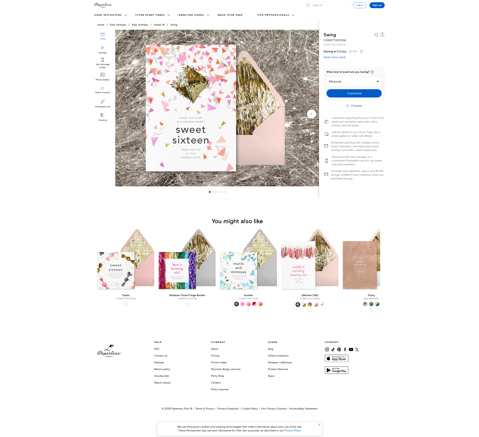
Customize (354, 93)
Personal (335, 81)
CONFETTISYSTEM (335, 40)
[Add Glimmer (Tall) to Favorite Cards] (310, 311)
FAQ (156, 349)
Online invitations (278, 355)
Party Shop (217, 376)
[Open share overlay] (382, 34)
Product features (278, 369)
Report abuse (162, 382)
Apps (271, 376)
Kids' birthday (118, 24)
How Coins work (335, 57)
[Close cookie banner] (319, 424)
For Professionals (273, 15)
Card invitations (108, 15)
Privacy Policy (292, 430)
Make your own (230, 15)
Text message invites (103, 66)
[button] (372, 72)
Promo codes (219, 362)
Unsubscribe (161, 376)
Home (100, 24)
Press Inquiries (220, 389)
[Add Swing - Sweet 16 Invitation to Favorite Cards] (376, 35)
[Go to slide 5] (218, 192)
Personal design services (226, 369)
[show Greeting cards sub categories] (208, 15)
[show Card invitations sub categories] (125, 15)
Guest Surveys (102, 92)
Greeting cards (191, 15)
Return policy (162, 369)
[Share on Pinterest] (339, 349)
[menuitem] (111, 15)
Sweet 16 (159, 24)
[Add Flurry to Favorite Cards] (371, 310)
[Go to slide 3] (212, 192)
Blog (270, 349)
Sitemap (159, 362)
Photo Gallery (103, 79)
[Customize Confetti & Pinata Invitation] (217, 108)
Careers (216, 382)
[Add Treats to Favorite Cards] (125, 304)
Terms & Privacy (205, 408)
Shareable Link (102, 106)
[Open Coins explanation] (361, 52)
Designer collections (280, 362)
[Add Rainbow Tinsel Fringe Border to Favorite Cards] (187, 304)
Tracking (102, 120)
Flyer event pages (150, 15)
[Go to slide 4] (215, 192)
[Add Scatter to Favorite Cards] (248, 310)
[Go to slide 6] (221, 192)
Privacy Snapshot (228, 408)
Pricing (215, 355)
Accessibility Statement (303, 408)
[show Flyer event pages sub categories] (169, 15)
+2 (322, 304)
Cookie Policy (250, 408)
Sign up (377, 5)
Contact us (160, 355)
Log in (359, 5)
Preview (103, 52)
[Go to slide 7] (224, 192)
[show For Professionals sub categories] (293, 15)
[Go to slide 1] (209, 192)
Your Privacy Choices (273, 408)
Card (102, 38)
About (214, 349)
